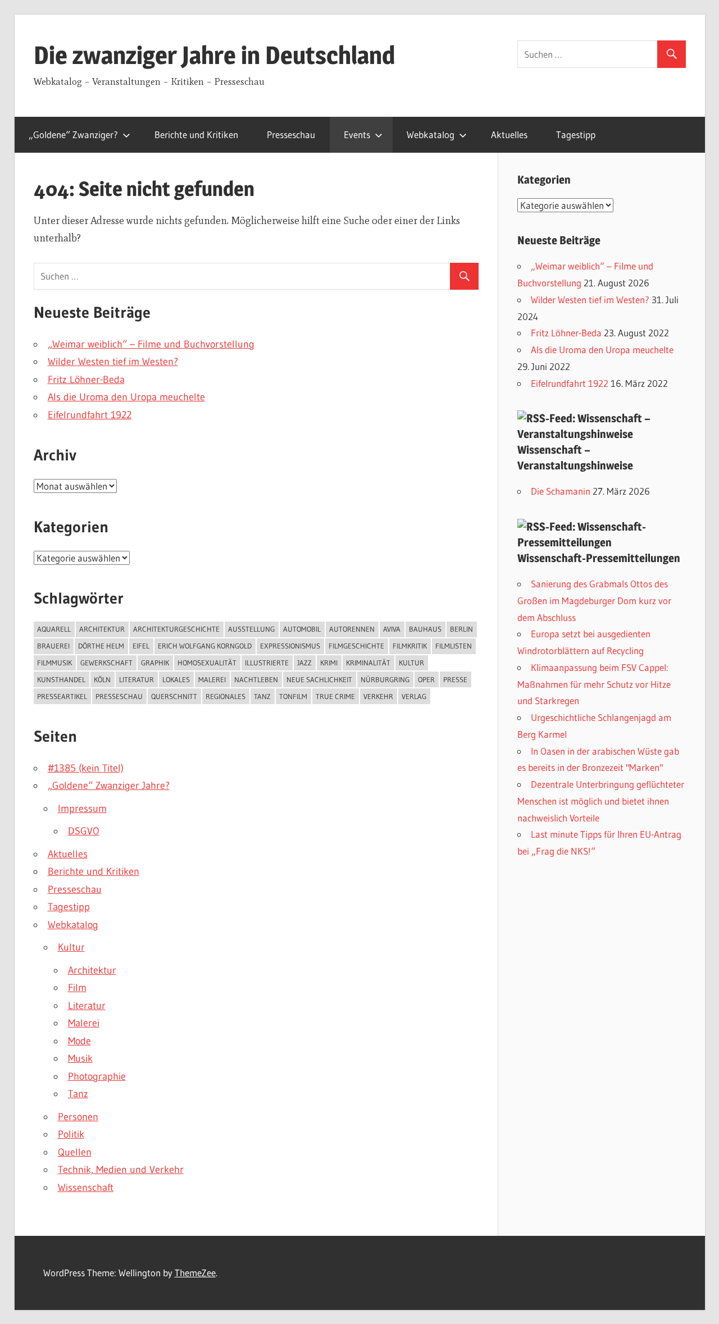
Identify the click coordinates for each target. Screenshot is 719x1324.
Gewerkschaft (106, 662)
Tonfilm (293, 696)
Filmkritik (410, 645)
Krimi (329, 662)
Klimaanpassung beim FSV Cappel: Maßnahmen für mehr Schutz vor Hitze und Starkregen (594, 684)
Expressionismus (290, 645)
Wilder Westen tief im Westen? (113, 361)
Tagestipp (575, 134)
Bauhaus (425, 628)
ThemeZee (195, 1273)
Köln (102, 679)
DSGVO (83, 831)
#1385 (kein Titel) (86, 768)
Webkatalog (430, 134)
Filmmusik (54, 662)
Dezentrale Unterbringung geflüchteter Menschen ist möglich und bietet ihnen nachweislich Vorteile (600, 801)
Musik (80, 1058)
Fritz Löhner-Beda (86, 379)
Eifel (141, 645)
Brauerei (53, 645)
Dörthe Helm (101, 645)
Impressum (82, 808)
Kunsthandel (61, 679)
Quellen (75, 1152)
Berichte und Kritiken (196, 134)
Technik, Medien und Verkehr (121, 1169)
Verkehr (378, 696)
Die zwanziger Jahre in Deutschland (214, 55)
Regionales (225, 696)
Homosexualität (207, 662)
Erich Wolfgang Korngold (205, 645)
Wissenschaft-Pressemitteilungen (598, 558)
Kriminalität (368, 662)
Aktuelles (509, 134)
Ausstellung (251, 628)
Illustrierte (267, 662)
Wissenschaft (85, 1187)
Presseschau (291, 134)
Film (77, 987)
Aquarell (54, 628)
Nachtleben (256, 679)
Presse (455, 679)
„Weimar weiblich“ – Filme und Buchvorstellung (151, 344)
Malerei (212, 679)
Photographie (97, 1076)
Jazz (304, 662)
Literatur (136, 679)
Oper (426, 679)
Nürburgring (385, 679)
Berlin (461, 628)
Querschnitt (174, 696)
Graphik (155, 662)
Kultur (411, 662)
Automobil (302, 628)
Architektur (102, 628)
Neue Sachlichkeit (319, 679)
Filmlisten (453, 645)
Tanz (262, 696)
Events (357, 134)
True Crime (335, 696)
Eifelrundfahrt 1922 (89, 415)
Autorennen (352, 628)
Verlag (414, 696)
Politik (71, 1134)
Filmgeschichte (356, 645)
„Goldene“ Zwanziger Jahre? (109, 785)
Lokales (176, 679)
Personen (78, 1117)
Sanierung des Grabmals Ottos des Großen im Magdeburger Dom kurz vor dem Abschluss (594, 600)
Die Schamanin (560, 491)
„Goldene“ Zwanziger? (73, 134)
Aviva (392, 628)
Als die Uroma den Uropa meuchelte (126, 397)
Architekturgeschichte (176, 628)
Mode (79, 1041)
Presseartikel (62, 696)
